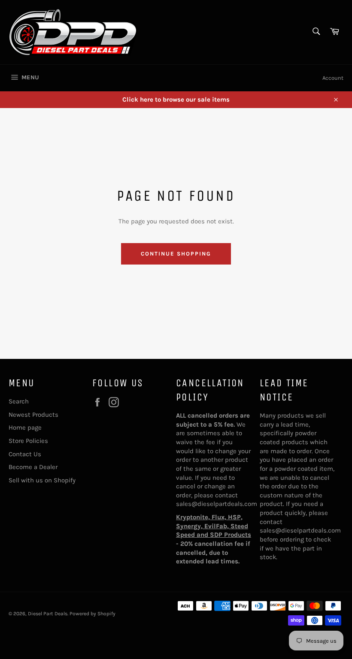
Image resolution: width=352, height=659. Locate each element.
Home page (25, 427)
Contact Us (25, 454)
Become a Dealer (33, 467)
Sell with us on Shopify (42, 480)
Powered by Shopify (92, 614)
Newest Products (33, 414)
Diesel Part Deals (47, 614)
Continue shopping (176, 253)
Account (332, 78)
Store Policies (28, 441)
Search (19, 401)
